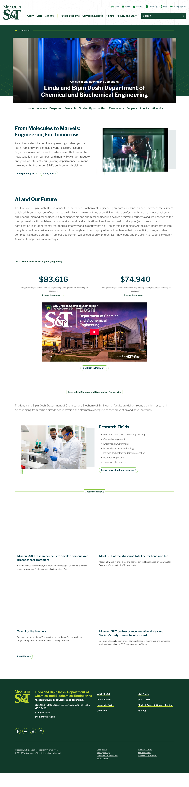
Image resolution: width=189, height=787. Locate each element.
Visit (39, 15)
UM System (102, 750)
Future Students (70, 15)
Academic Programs (49, 108)
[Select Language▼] (178, 6)
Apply (30, 15)
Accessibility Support (147, 755)
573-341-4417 (42, 712)
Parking (142, 710)
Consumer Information (107, 755)
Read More (23, 656)
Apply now (48, 173)
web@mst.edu (144, 752)
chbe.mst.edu (25, 30)
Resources (115, 108)
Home (30, 108)
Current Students (92, 15)
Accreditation (104, 699)
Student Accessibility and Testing (155, 705)
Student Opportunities (92, 108)
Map (165, 7)
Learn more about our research (117, 470)
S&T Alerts (143, 694)
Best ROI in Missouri (93, 368)
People (131, 108)
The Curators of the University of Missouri (41, 753)
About (143, 108)
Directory (153, 7)
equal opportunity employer (44, 750)
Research (70, 108)
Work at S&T (103, 694)
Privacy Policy (103, 752)
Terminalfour (102, 758)
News (127, 7)
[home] (12, 12)
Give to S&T (144, 699)
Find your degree (26, 173)
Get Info (49, 15)
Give (117, 7)
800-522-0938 (145, 750)
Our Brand (102, 710)
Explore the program (51, 295)
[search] (183, 16)
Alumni (110, 15)
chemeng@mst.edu (45, 716)
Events (139, 7)
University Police (105, 705)
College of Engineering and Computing (94, 81)
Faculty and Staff (127, 15)
